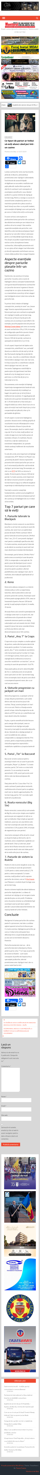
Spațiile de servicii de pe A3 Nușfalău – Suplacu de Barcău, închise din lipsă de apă (19, 1405)
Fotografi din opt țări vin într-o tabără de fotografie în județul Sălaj (18, 1422)
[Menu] (3, 18)
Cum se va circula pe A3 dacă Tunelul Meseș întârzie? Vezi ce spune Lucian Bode (19, 1413)
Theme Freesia (21, 1468)
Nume (4, 1096)
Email (3, 1106)
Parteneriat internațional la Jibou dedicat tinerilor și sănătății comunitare (18, 1396)
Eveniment (8, 137)
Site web (4, 1115)
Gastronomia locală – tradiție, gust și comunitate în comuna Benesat (16, 1387)
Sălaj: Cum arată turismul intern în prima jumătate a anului (18, 1431)
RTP (13, 471)
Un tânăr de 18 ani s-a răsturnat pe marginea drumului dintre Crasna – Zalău (20, 1024)
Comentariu (6, 1066)
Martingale (30, 879)
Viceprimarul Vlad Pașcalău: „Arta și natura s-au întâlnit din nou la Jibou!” (19, 1439)
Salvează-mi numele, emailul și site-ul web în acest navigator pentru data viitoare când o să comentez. (9, 1133)
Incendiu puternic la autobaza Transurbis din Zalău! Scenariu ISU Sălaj (19, 1448)
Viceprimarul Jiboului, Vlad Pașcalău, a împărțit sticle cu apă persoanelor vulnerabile (18, 1031)
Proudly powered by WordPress (12, 1465)
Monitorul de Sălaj (10, 152)
